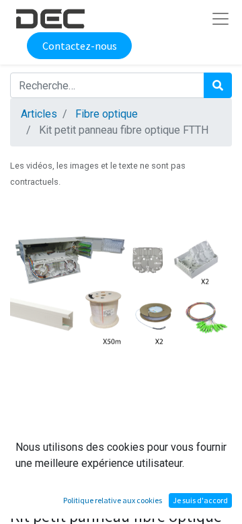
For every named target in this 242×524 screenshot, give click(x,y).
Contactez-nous (79, 45)
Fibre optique (106, 113)
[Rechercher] (218, 85)
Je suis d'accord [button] (200, 500)
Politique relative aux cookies (112, 500)
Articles (39, 113)
